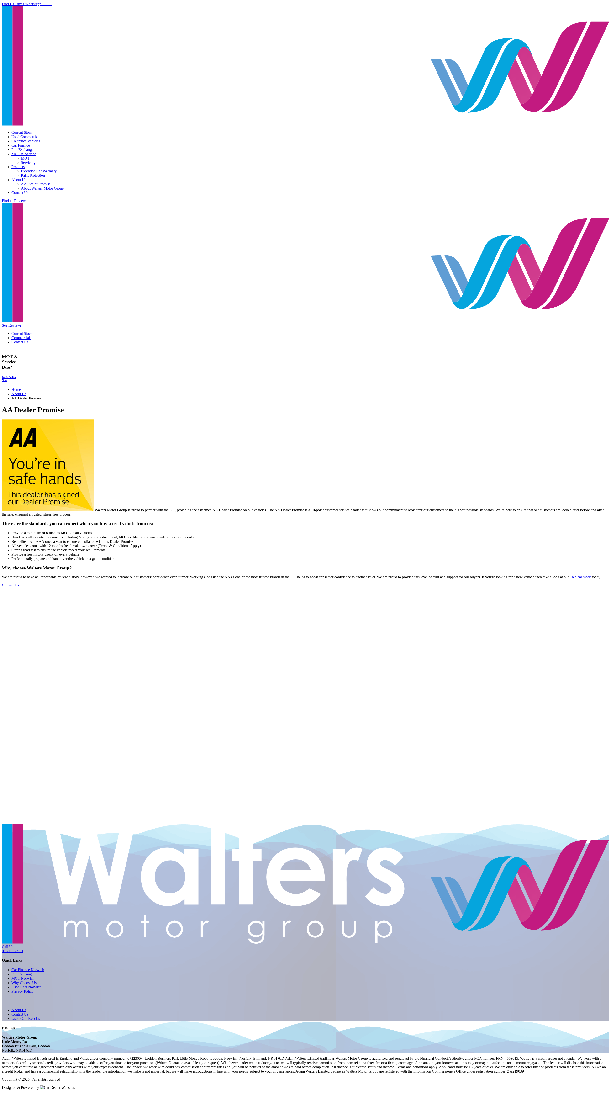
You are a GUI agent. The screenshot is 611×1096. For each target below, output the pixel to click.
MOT (25, 158)
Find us (8, 201)
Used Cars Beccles (25, 1018)
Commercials (21, 338)
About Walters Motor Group (42, 188)
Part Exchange (22, 150)
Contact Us (19, 193)
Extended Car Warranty (39, 171)
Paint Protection (33, 175)
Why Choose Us (24, 983)
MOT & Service (23, 154)
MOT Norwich (22, 978)
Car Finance (20, 145)
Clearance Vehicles (25, 141)
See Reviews (11, 325)
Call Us (12, 949)
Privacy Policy (22, 991)
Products (18, 167)
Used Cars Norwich (26, 987)
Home (16, 390)
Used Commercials (25, 137)
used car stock (580, 577)
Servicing (28, 162)
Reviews (20, 201)
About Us (18, 180)
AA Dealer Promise (36, 184)
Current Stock (21, 132)
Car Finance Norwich (27, 970)
